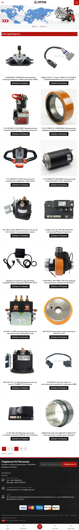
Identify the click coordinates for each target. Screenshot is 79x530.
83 (21, 449)
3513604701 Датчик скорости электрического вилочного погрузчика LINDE (59, 383)
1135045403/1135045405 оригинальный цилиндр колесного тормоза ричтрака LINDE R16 (20, 79)
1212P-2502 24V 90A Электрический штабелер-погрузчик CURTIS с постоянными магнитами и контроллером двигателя (20, 434)
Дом (35, 26)
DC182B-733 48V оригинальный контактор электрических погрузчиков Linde (20, 332)
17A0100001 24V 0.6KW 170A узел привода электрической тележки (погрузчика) (58, 282)
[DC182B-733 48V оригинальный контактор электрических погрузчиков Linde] (20, 310)
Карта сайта (54, 515)
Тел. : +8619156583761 (14, 480)
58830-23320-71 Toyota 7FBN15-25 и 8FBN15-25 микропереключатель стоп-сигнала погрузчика (59, 79)
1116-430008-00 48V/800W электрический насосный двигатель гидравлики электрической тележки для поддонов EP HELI (58, 180)
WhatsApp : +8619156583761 (16, 482)
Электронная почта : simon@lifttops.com (20, 490)
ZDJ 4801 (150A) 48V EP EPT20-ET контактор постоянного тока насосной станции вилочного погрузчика (20, 231)
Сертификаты (6, 473)
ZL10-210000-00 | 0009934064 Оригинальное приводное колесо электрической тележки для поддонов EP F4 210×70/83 (59, 129)
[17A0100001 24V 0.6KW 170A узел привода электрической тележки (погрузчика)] (59, 259)
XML (66, 515)
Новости (4, 475)
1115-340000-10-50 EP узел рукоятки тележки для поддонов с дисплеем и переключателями (20, 180)
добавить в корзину (20, 83)
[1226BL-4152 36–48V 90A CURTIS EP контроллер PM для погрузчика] (59, 209)
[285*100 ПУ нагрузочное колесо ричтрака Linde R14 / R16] (59, 310)
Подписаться (69, 464)
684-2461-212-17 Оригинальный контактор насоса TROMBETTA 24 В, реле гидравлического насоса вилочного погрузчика (20, 383)
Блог (61, 515)
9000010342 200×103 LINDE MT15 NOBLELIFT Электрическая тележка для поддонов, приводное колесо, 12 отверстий (59, 434)
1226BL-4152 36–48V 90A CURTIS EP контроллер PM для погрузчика (59, 231)
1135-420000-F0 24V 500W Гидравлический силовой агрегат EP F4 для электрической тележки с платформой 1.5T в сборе (20, 129)
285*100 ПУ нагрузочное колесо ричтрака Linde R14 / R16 (59, 332)
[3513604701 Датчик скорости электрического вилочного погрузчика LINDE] (59, 361)
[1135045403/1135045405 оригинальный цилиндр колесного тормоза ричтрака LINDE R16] (20, 56)
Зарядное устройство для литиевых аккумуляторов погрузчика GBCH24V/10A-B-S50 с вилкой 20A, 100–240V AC (20, 282)
